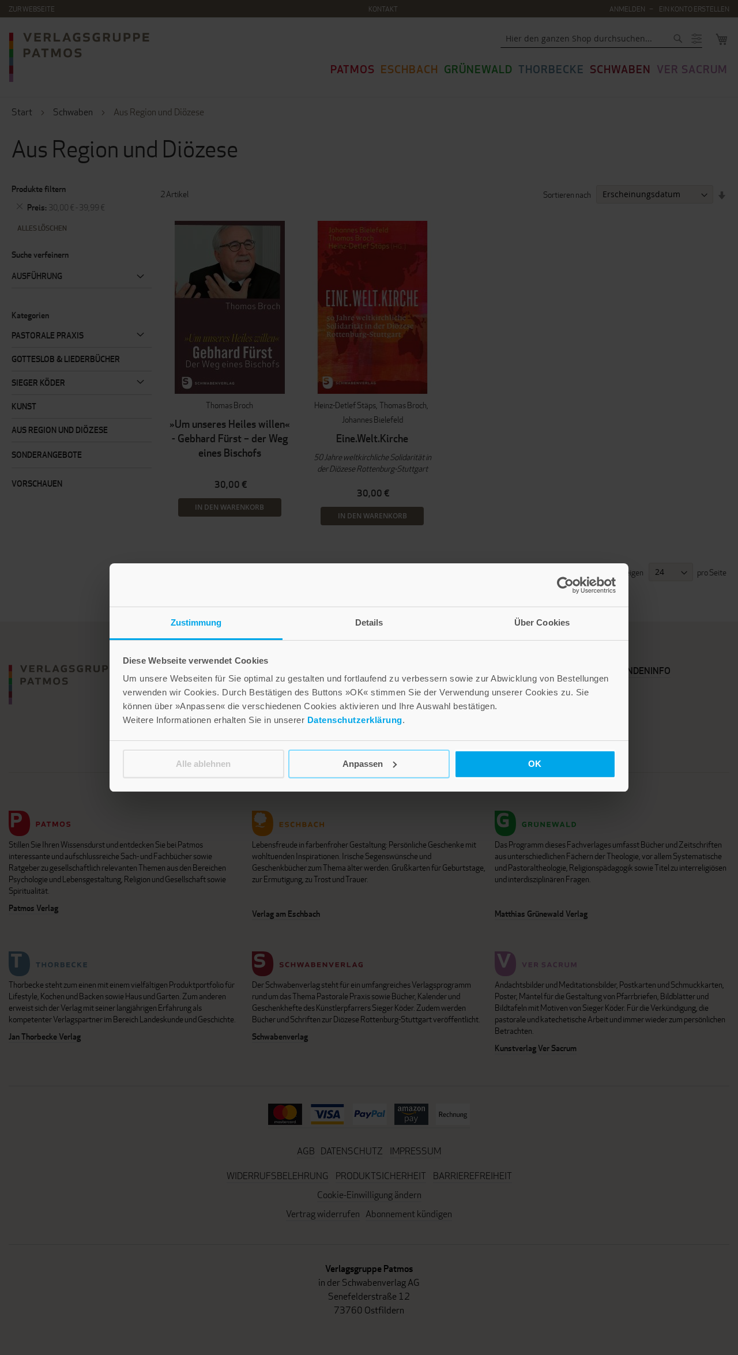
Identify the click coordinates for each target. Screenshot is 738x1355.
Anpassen (362, 764)
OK (534, 764)
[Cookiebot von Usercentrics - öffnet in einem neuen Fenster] (565, 585)
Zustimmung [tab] (196, 622)
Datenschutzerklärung (354, 720)
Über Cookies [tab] (542, 622)
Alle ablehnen (203, 764)
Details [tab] (369, 622)
